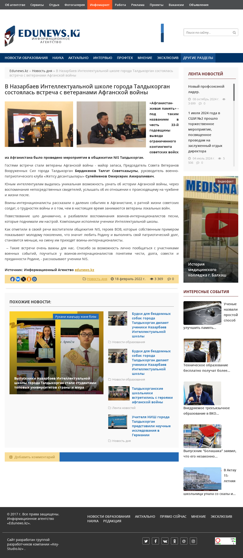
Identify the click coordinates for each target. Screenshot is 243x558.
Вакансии (176, 5)
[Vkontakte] (164, 540)
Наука (58, 57)
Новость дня (97, 279)
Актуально (78, 57)
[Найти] (234, 32)
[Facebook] (155, 540)
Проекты (157, 5)
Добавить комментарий (34, 457)
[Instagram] (193, 540)
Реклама (138, 5)
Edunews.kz (37, 34)
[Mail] (183, 540)
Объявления (198, 5)
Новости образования (26, 57)
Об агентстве (15, 5)
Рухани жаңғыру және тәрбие (76, 14)
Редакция (112, 521)
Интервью (102, 57)
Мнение (145, 57)
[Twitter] (146, 540)
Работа (120, 5)
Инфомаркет (100, 5)
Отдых (54, 5)
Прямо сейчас (173, 516)
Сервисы (37, 5)
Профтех (125, 57)
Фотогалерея (75, 5)
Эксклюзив (167, 57)
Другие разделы (198, 57)
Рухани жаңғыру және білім (26, 14)
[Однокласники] (174, 540)
